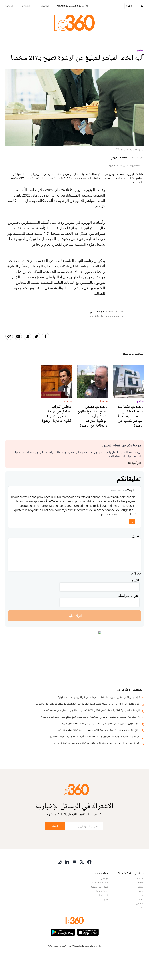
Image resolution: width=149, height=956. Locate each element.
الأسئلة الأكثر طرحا (100, 882)
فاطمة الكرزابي (119, 157)
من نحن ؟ (104, 878)
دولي (142, 907)
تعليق (135, 536)
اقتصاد (140, 882)
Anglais (26, 6)
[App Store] (88, 931)
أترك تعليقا (74, 616)
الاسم (135, 580)
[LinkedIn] (67, 861)
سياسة (140, 878)
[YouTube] (74, 861)
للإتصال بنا (103, 895)
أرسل (55, 826)
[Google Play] (62, 931)
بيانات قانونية (102, 891)
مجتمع (140, 50)
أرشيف (105, 899)
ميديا (141, 895)
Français (44, 6)
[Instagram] (59, 861)
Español (8, 6)
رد (132, 521)
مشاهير (140, 903)
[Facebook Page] (89, 861)
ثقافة (141, 891)
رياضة (141, 899)
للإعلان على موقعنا (99, 887)
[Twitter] (82, 861)
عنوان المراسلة (128, 596)
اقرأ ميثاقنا (134, 463)
